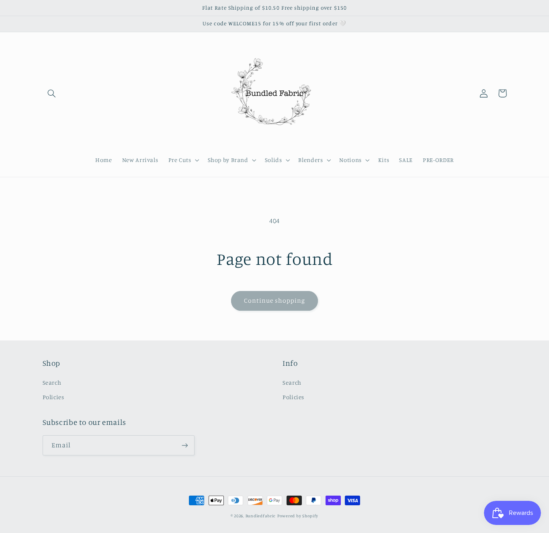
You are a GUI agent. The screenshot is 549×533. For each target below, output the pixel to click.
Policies (53, 397)
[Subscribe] (184, 445)
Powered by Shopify (297, 515)
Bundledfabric (261, 515)
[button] (52, 93)
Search (52, 382)
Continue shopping (274, 300)
